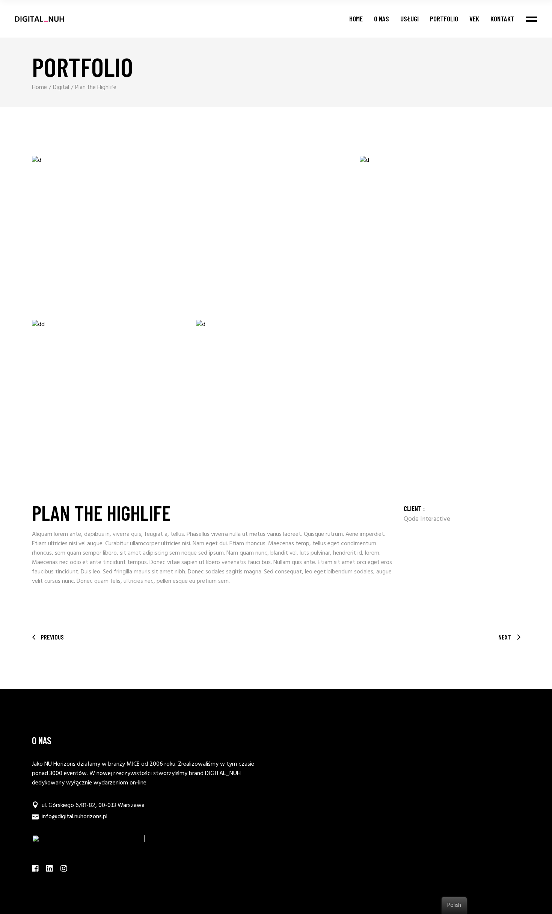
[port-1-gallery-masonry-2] (440, 236)
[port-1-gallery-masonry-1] (194, 236)
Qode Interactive (427, 519)
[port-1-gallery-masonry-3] (112, 400)
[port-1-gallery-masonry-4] (358, 400)
